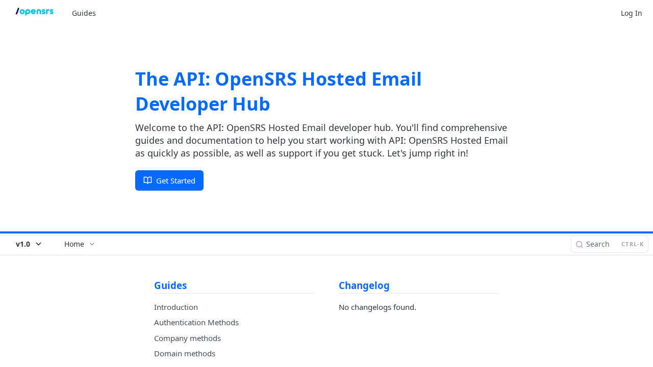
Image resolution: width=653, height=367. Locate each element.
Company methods (187, 338)
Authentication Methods (196, 322)
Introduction (176, 307)
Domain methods (184, 353)
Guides (84, 13)
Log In (631, 13)
